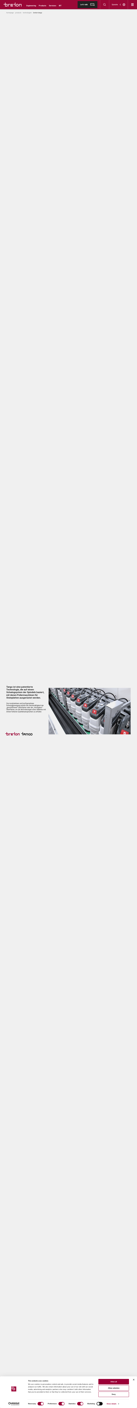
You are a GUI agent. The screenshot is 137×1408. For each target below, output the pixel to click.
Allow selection (113, 1388)
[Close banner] (133, 1379)
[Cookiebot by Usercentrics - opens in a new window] (13, 1403)
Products (42, 6)
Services (52, 6)
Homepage (10, 13)
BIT (60, 6)
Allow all (113, 1382)
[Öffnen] (132, 4)
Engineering (31, 6)
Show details (111, 1404)
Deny (114, 1394)
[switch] (61, 1403)
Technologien (27, 13)
